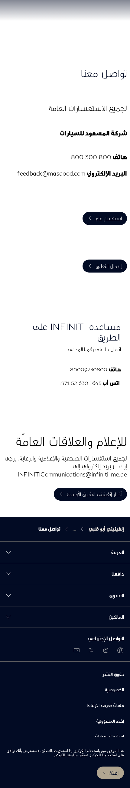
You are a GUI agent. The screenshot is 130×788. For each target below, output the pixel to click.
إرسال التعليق (109, 266)
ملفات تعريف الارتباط (105, 705)
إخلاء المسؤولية (110, 721)
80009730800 (88, 369)
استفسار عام (109, 218)
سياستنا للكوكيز (66, 755)
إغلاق (114, 773)
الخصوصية (114, 689)
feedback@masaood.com (51, 173)
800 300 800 (91, 156)
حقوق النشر (113, 674)
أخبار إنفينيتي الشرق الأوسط (94, 494)
